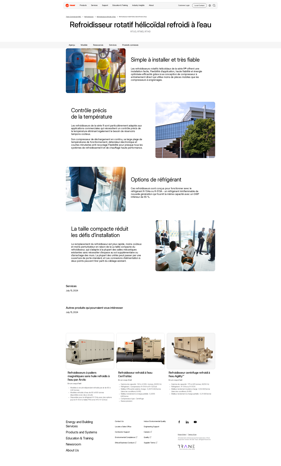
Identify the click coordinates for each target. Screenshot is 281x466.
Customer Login (184, 5)
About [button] (151, 5)
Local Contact (199, 5)
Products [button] (83, 5)
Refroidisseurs (89, 17)
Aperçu (72, 45)
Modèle (84, 45)
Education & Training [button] (120, 5)
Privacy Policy (182, 434)
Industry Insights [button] (138, 5)
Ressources (98, 45)
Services (112, 45)
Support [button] (105, 5)
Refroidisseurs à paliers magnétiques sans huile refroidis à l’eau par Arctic (89, 376)
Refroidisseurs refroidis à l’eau (106, 17)
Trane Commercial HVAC (73, 17)
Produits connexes (130, 45)
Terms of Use (192, 434)
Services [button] (94, 5)
